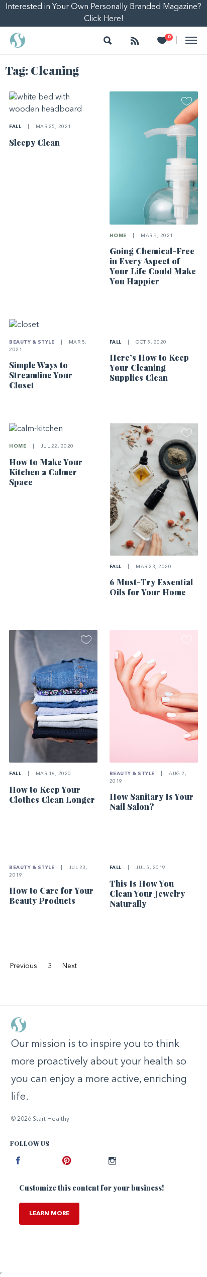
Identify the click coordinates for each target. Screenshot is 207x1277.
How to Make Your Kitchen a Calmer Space (45, 472)
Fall (15, 127)
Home (118, 236)
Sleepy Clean (34, 142)
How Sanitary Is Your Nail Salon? (151, 801)
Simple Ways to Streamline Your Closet (40, 375)
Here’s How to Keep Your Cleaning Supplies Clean (149, 367)
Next (69, 966)
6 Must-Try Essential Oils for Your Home (151, 587)
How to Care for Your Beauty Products (51, 895)
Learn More (49, 1214)
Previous (23, 966)
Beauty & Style (31, 342)
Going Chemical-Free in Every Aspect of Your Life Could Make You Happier (153, 266)
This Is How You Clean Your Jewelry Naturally (147, 893)
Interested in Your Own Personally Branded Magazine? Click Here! (103, 13)
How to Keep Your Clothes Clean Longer (52, 794)
